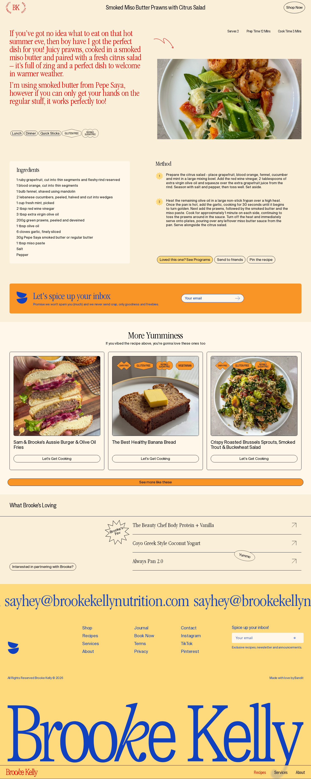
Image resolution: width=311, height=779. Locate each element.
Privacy (141, 651)
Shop (87, 628)
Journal (141, 628)
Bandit (298, 678)
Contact (189, 628)
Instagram (191, 636)
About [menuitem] (300, 772)
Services (90, 644)
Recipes (90, 636)
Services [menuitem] (280, 772)
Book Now (144, 636)
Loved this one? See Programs (185, 260)
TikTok (187, 644)
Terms (140, 644)
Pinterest (190, 651)
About (88, 651)
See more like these (155, 482)
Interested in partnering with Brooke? (42, 567)
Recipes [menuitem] (260, 772)
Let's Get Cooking (57, 459)
